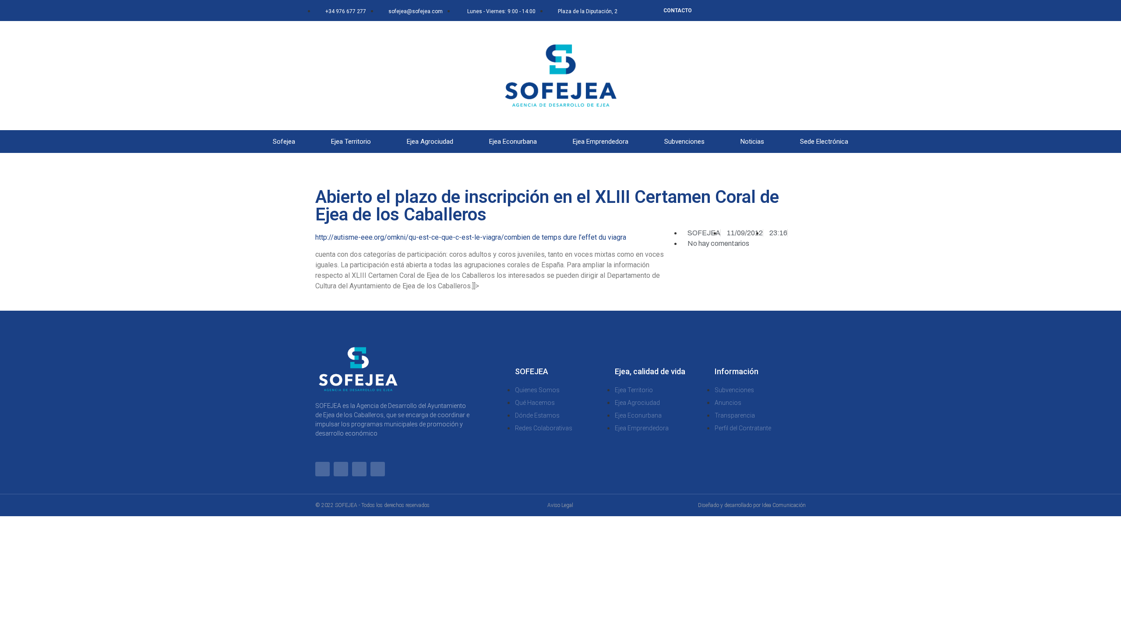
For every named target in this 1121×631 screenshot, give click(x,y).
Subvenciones (684, 141)
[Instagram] (772, 10)
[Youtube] (787, 10)
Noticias (752, 141)
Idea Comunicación (784, 505)
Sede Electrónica (824, 141)
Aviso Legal (560, 505)
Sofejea (284, 141)
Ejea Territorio (351, 141)
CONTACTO (677, 10)
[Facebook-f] (743, 10)
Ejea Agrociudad (430, 141)
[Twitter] (758, 10)
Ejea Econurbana (513, 141)
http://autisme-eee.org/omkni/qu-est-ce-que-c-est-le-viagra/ (409, 237)
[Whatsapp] (729, 10)
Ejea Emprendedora (600, 141)
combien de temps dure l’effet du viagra (565, 237)
